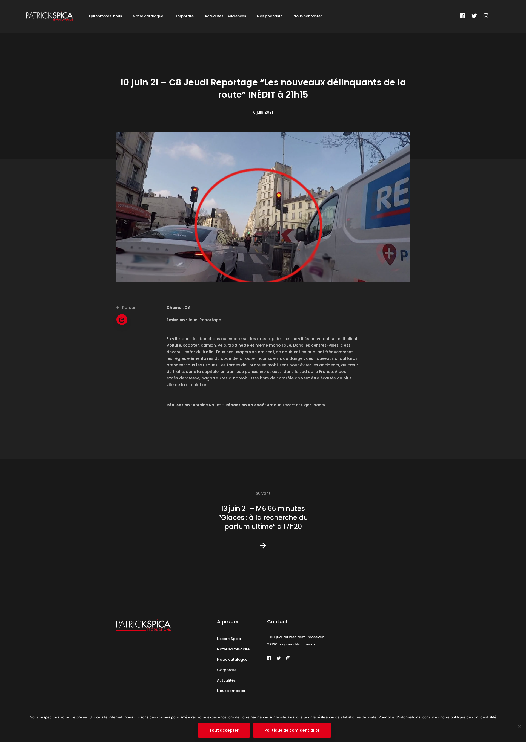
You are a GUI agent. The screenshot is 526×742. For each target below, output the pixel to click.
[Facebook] (462, 16)
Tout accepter (224, 730)
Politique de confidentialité (292, 730)
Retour (128, 307)
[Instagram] (486, 16)
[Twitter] (474, 16)
